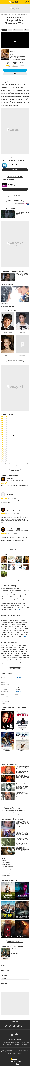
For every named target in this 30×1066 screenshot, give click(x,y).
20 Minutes (10, 418)
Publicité (22, 1048)
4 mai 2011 (13, 50)
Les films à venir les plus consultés (15, 988)
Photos (4, 555)
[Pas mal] (4, 439)
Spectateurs (15, 62)
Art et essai (6, 864)
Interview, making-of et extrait (12, 271)
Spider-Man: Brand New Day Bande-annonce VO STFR (8, 936)
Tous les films (11, 14)
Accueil (2, 14)
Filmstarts (3, 1042)
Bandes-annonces (8, 209)
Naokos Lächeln (8, 812)
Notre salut (3, 973)
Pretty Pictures (18, 677)
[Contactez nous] (23, 1025)
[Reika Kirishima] (22, 344)
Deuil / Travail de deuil (7, 866)
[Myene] (3, 509)
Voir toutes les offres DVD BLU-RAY (15, 200)
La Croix (9, 441)
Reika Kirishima (22, 354)
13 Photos (15, 580)
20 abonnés (9, 510)
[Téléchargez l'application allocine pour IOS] (13, 1034)
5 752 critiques (17, 530)
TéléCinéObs (10, 437)
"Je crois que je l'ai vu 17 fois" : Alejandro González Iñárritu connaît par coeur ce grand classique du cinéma (22, 794)
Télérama (9, 455)
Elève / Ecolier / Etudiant (8, 871)
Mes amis (22, 62)
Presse (8, 62)
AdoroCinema (6, 1044)
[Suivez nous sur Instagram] (15, 1025)
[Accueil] (13, 2)
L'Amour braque (8, 750)
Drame (27, 50)
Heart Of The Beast (5, 970)
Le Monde (9, 445)
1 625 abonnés (10, 530)
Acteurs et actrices (8, 310)
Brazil (8, 421)
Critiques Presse (7, 414)
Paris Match (10, 449)
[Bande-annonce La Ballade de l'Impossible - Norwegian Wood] (5, 54)
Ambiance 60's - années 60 (8, 870)
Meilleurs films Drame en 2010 (16, 754)
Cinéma (6, 14)
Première (9, 453)
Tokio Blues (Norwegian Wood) (10, 814)
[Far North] (22, 741)
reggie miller (10, 478)
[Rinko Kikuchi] (22, 321)
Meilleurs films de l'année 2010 (20, 753)
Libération (10, 447)
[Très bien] (4, 418)
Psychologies (6, 873)
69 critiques (15, 480)
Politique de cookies (9, 1050)
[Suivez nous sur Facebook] (7, 1025)
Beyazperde (23, 1042)
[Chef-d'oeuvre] (4, 416)
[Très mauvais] (4, 461)
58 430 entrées (18, 691)
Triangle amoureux (7, 868)
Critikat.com (10, 423)
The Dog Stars (4, 965)
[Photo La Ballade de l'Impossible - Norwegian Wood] (4, 559)
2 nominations (18, 679)
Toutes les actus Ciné (15, 803)
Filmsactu (9, 429)
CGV (3, 1050)
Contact (3, 1048)
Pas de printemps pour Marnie (8, 729)
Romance (12, 51)
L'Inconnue (3, 978)
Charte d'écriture (19, 1051)
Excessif (9, 427)
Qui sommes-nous (9, 1048)
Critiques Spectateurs (9, 475)
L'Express (9, 439)
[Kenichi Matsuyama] (7, 321)
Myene (8, 509)
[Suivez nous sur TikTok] (19, 1025)
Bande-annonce (14, 953)
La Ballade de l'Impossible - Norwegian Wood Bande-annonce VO (22, 212)
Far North (22, 750)
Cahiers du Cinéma (12, 461)
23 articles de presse (15, 470)
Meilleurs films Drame (5, 754)
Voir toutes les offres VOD (15, 195)
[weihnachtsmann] (3, 529)
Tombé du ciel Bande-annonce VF (8, 917)
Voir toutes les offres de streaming (15, 176)
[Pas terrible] (4, 457)
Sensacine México (19, 1044)
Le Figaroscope (11, 431)
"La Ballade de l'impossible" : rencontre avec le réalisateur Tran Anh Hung (12, 305)
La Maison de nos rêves (6, 962)
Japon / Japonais (6, 862)
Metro (8, 457)
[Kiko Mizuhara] (7, 344)
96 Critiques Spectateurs (15, 549)
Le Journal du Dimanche (13, 443)
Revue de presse (22, 465)
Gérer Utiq (15, 1053)
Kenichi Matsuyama (18, 56)
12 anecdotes (17, 689)
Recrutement (17, 1048)
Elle (8, 425)
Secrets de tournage (9, 586)
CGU (26, 1048)
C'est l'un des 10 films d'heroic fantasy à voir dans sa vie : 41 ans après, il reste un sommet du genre (22, 777)
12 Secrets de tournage (15, 668)
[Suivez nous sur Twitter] (11, 1025)
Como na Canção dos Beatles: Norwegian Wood (13, 810)
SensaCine (13, 1042)
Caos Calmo (22, 729)
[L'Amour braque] (7, 741)
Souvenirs (5, 860)
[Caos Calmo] (22, 720)
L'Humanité (10, 416)
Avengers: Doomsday (5, 967)
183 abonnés (9, 480)
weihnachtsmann (11, 528)
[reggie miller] (3, 479)
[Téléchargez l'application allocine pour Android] (17, 1034)
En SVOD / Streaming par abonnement (13, 160)
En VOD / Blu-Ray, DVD (8, 179)
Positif (9, 451)
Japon (16, 675)
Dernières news (7, 284)
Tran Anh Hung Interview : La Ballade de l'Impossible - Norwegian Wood (22, 274)
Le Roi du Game (4, 983)
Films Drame (17, 14)
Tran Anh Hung (15, 53)
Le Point (9, 433)
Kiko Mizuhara (18, 57)
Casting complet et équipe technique (15, 360)
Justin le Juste (4, 975)
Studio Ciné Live (11, 459)
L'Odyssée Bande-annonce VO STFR (22, 936)
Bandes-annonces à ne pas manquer (15, 941)
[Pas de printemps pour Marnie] (7, 720)
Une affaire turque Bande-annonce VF (22, 917)
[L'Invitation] (5, 954)
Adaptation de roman (7, 875)
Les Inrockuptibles (12, 435)
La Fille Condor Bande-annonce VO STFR (22, 898)
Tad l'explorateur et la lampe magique (9, 980)
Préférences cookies (19, 1050)
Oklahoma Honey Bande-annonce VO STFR (8, 898)
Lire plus (18, 609)
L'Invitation (13, 948)
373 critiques (15, 510)
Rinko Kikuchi (22, 331)
